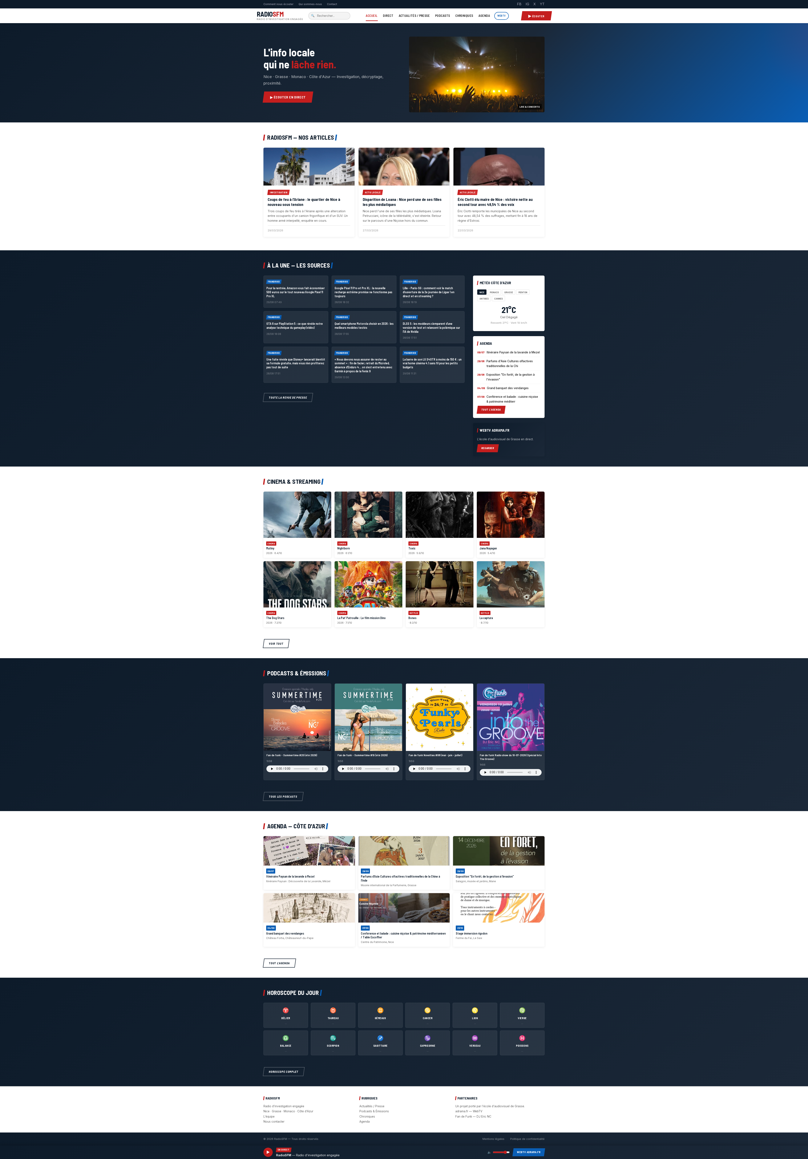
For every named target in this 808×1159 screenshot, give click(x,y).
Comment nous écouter (278, 4)
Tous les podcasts (283, 796)
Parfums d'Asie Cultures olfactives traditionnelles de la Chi (509, 363)
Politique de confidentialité (527, 1138)
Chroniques (464, 15)
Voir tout (276, 643)
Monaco (494, 292)
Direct (388, 15)
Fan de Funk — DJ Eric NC (473, 1116)
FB (519, 4)
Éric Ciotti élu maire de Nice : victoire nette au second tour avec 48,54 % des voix (495, 202)
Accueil (371, 15)
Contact (332, 4)
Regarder (487, 448)
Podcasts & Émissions (374, 1111)
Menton (522, 292)
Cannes (498, 298)
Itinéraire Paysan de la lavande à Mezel (513, 352)
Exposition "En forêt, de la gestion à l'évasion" (510, 377)
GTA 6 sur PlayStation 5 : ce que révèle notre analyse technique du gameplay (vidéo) (294, 325)
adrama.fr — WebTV (468, 1111)
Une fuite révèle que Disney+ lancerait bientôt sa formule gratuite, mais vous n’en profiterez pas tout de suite (295, 363)
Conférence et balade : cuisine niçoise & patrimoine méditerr (512, 399)
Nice (482, 292)
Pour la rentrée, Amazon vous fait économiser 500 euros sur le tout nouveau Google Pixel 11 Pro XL (295, 292)
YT (542, 4)
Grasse (508, 292)
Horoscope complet (284, 1071)
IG (527, 4)
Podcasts (442, 15)
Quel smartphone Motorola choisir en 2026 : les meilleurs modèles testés (364, 325)
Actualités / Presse (414, 15)
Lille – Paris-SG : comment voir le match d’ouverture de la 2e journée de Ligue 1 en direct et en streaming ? (428, 292)
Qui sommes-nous (310, 4)
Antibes (484, 298)
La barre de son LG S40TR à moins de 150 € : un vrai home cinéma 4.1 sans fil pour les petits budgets (432, 363)
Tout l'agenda (491, 409)
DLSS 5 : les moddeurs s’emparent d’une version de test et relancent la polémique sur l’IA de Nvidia (431, 327)
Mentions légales (493, 1138)
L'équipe (269, 1116)
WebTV (501, 15)
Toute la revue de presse (288, 397)
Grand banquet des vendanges (508, 388)
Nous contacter (273, 1121)
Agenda (484, 15)
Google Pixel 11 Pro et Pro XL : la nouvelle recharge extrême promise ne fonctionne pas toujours (363, 292)
